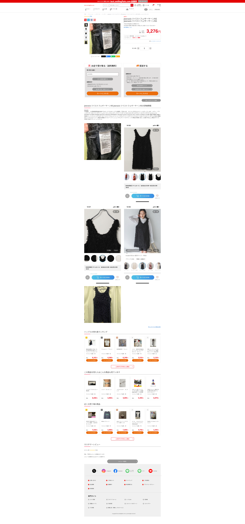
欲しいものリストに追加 (151, 100)
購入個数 (134, 48)
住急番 (146, 499)
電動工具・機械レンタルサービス (115, 507)
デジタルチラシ (96, 9)
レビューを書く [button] (122, 461)
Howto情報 (105, 9)
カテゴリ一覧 (87, 9)
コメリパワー (148, 503)
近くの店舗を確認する (103, 79)
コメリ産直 (92, 499)
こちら (134, 79)
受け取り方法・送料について (102, 89)
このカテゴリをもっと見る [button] (122, 366)
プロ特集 (92, 507)
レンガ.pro (128, 499)
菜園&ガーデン (93, 503)
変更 (146, 9)
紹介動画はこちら (128, 27)
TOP (85, 14)
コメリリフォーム (112, 499)
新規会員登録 (157, 9)
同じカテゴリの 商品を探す (154, 326)
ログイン (151, 9)
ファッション (90, 14)
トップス (104, 14)
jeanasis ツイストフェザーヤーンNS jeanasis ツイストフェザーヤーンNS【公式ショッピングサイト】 (128, 14)
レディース (98, 14)
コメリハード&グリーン (131, 503)
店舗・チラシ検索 (113, 9)
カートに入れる (102, 93)
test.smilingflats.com (89, 5)
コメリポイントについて (156, 41)
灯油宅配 (110, 503)
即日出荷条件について (142, 85)
